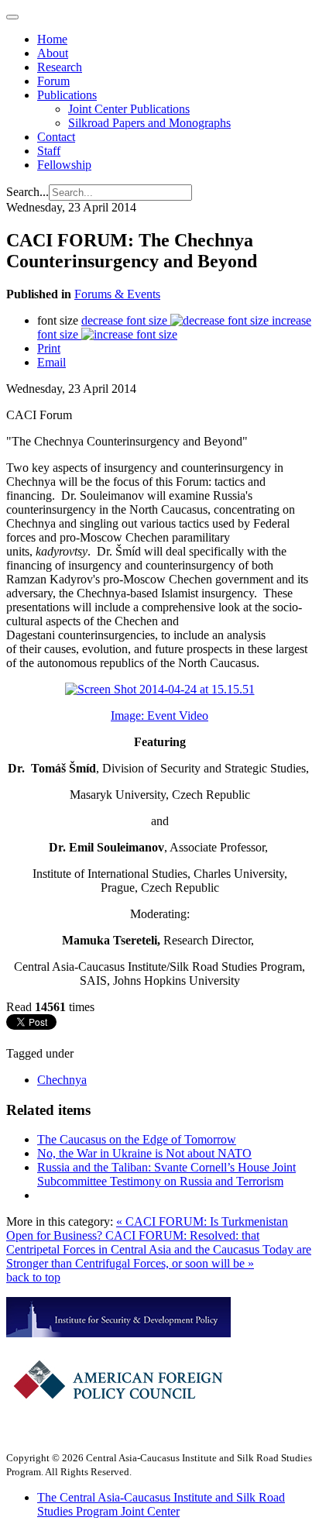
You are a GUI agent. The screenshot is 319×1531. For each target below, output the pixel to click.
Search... (27, 191)
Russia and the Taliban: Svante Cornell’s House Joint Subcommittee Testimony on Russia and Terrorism (166, 1174)
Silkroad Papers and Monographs (149, 122)
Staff (48, 150)
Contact (56, 136)
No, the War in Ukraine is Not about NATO (144, 1153)
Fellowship (64, 164)
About (52, 53)
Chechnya (62, 1079)
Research (59, 67)
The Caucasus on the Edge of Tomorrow (136, 1139)
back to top (33, 1277)
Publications (67, 94)
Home (52, 39)
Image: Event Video (159, 715)
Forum (53, 81)
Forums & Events (117, 294)
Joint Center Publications (129, 108)
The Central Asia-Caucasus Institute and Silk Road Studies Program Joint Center (161, 1504)
